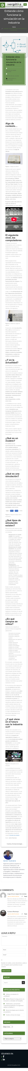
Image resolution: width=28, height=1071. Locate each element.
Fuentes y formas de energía (15, 844)
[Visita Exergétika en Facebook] (2, 1057)
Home (14, 27)
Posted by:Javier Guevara (11, 71)
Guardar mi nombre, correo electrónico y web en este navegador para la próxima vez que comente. (14, 964)
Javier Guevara (9, 861)
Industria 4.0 (12, 78)
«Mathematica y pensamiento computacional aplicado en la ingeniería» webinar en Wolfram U (14, 1005)
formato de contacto (14, 835)
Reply (25, 896)
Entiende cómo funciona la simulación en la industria (15, 29)
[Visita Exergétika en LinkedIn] (3, 1060)
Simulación (9, 80)
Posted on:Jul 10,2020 (12, 76)
